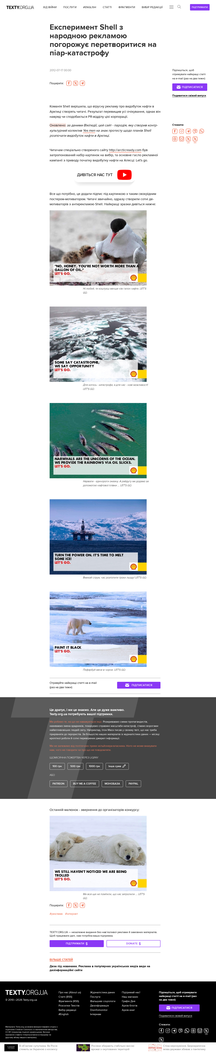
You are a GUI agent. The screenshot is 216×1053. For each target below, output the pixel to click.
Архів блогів (129, 1005)
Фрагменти (65, 1001)
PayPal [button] (133, 783)
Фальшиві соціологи (102, 1001)
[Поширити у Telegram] (82, 83)
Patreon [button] (58, 783)
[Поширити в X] (75, 83)
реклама (57, 914)
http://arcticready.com (125, 150)
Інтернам (95, 1014)
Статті (62, 997)
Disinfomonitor (98, 1010)
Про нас (63, 992)
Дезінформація (99, 1005)
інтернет (72, 914)
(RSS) (69, 997)
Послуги (95, 997)
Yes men (89, 130)
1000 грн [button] (94, 766)
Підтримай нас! (131, 992)
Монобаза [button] (112, 783)
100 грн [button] (57, 766)
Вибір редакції (67, 1010)
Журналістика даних (102, 992)
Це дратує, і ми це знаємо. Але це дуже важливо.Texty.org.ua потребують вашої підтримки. (87, 712)
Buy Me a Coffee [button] (84, 783)
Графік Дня (128, 1001)
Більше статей (61, 959)
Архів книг (128, 1010)
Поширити (57, 83)
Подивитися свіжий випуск (189, 95)
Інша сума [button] (115, 766)
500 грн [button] (75, 766)
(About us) (75, 992)
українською (35, 1032)
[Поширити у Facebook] (68, 83)
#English (64, 1014)
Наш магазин (130, 997)
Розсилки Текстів (69, 1005)
